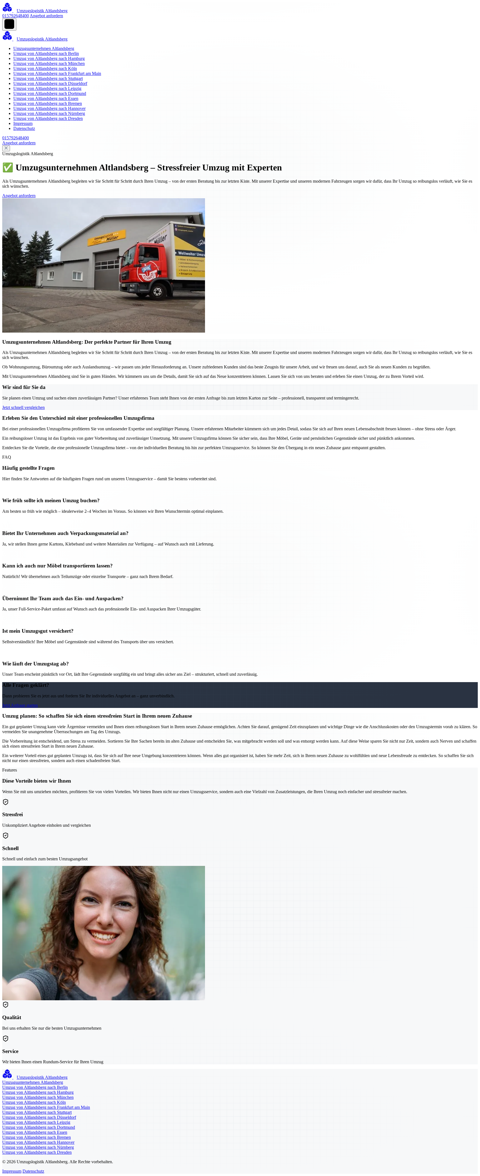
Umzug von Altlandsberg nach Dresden (48, 118)
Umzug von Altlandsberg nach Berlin (46, 53)
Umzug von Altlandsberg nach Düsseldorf (50, 83)
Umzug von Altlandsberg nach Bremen (47, 103)
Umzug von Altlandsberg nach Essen (45, 98)
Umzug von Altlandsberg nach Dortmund (49, 93)
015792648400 (15, 15)
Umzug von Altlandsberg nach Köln (45, 68)
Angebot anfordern (46, 15)
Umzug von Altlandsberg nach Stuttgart (48, 78)
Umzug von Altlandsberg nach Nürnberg (49, 113)
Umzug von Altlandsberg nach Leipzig (47, 88)
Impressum (22, 123)
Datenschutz (24, 128)
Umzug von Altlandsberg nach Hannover (49, 108)
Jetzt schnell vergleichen (23, 407)
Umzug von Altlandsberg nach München (49, 63)
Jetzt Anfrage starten (20, 705)
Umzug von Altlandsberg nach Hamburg (49, 58)
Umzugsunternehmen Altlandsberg (43, 48)
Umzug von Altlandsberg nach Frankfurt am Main (57, 73)
